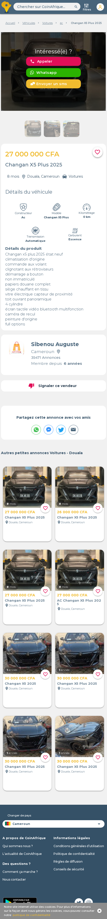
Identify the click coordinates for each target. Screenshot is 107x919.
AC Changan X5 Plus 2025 (79, 602)
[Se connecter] (100, 7)
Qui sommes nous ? (17, 846)
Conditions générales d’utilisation (79, 846)
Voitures (47, 23)
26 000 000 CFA (72, 512)
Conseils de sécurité (69, 869)
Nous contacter (14, 879)
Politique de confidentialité (74, 854)
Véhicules (28, 23)
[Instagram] (88, 902)
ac (61, 23)
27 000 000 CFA (20, 512)
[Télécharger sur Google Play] (19, 902)
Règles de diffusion (68, 861)
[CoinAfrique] (6, 7)
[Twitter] (79, 902)
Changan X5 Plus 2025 (25, 517)
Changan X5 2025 (20, 683)
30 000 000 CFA (20, 678)
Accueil (10, 23)
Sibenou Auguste (55, 344)
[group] (53, 71)
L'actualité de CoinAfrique (22, 854)
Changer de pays (19, 815)
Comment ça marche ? (20, 872)
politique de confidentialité (31, 915)
